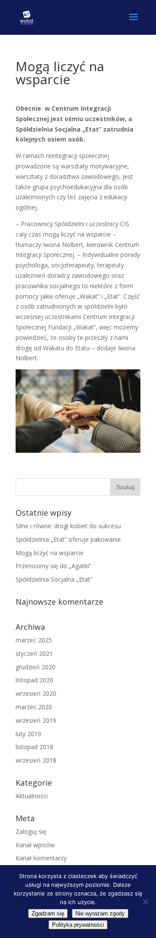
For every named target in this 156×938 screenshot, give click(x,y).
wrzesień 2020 (36, 693)
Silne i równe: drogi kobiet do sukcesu (68, 526)
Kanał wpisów (35, 845)
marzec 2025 (34, 640)
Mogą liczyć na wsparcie (50, 553)
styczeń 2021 (34, 653)
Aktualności (32, 796)
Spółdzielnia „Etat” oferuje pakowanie (68, 539)
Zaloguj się (31, 831)
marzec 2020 (34, 707)
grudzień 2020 (35, 667)
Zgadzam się (48, 913)
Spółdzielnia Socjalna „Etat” (54, 579)
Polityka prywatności (78, 925)
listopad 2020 (34, 680)
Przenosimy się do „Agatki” (53, 566)
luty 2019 (28, 734)
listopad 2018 (34, 747)
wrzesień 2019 (36, 720)
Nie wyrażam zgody (100, 913)
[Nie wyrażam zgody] (145, 901)
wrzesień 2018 (36, 760)
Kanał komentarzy (41, 858)
